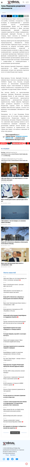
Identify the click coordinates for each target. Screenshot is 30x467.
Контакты (12, 455)
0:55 (5, 282)
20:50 (5, 381)
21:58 (5, 350)
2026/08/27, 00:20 (6, 266)
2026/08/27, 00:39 (6, 224)
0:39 (5, 288)
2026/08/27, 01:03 (6, 182)
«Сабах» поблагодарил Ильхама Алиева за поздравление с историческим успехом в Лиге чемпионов (15, 403)
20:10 (5, 399)
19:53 (5, 413)
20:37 (5, 387)
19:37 (5, 424)
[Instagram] (4, 459)
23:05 (5, 325)
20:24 (5, 393)
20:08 (5, 407)
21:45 (5, 356)
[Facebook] (12, 459)
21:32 (5, 362)
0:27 (5, 294)
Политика (4, 175)
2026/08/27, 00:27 (6, 245)
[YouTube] (17, 459)
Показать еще (15, 432)
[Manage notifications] (26, 464)
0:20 (5, 301)
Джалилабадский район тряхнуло (12, 415)
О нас (7, 455)
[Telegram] (8, 459)
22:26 (5, 338)
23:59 (5, 307)
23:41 (5, 313)
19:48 (5, 418)
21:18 (5, 368)
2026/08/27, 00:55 (6, 203)
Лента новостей (9, 273)
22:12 (5, 344)
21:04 (5, 375)
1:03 (5, 276)
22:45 (5, 331)
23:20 (5, 319)
